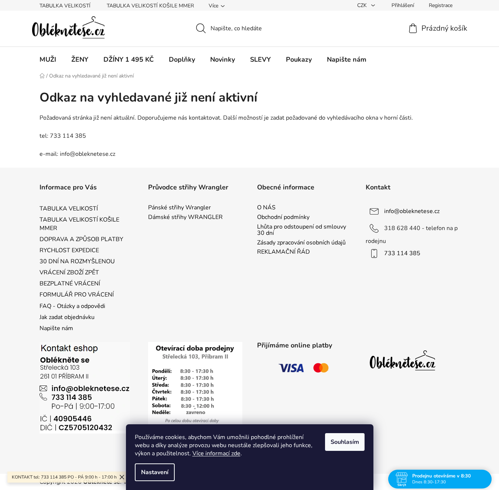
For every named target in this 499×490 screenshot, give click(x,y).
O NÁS (266, 208)
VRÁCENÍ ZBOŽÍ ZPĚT (69, 272)
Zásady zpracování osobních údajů (301, 243)
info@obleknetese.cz (412, 211)
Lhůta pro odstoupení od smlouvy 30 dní (301, 230)
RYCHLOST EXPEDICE (69, 250)
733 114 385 (402, 253)
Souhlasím (345, 442)
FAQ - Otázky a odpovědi (72, 306)
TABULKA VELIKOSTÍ (65, 5)
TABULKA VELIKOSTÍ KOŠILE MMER (150, 5)
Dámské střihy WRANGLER (185, 217)
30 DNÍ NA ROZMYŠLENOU (77, 261)
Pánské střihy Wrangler (179, 208)
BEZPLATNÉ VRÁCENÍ (70, 284)
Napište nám (56, 328)
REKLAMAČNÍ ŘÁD (283, 252)
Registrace (440, 5)
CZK (362, 5)
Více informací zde (216, 453)
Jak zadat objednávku (67, 317)
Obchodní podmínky (283, 217)
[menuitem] (48, 59)
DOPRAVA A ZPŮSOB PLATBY (81, 239)
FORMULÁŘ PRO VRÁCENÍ (77, 295)
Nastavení (154, 472)
